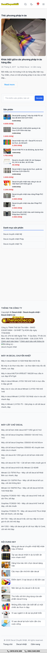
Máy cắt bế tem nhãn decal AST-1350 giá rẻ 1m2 (21, 430)
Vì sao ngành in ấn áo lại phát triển (27, 613)
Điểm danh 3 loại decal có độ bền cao (28, 579)
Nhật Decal (24, 67)
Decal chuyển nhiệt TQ (12, 244)
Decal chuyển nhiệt (31, 312)
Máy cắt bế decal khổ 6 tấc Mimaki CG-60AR (19, 468)
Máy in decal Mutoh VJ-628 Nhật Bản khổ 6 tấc (20, 361)
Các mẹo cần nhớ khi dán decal (25, 571)
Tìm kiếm (39, 98)
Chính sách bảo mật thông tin (32, 341)
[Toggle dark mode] (31, 4)
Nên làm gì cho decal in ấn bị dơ (26, 588)
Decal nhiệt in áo (8, 315)
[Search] (25, 4)
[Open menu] (43, 4)
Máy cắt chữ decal (12, 425)
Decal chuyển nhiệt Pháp (13, 239)
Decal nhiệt (17, 312)
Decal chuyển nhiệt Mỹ (12, 234)
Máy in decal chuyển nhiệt (16, 356)
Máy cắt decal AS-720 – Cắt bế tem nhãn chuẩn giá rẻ (23, 463)
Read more (9, 84)
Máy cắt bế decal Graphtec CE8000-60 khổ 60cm (22, 442)
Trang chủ (7, 644)
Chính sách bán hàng (10, 341)
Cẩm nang (37, 67)
